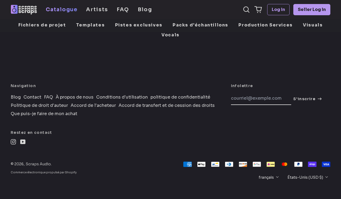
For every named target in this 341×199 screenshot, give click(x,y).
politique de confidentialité (180, 97)
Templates (90, 25)
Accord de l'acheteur (93, 105)
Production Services (265, 25)
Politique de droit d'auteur (39, 105)
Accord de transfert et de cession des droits (167, 105)
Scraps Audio (38, 164)
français (267, 177)
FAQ (123, 9)
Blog (145, 9)
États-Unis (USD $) (305, 177)
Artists (97, 9)
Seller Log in (312, 9)
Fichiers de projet (42, 25)
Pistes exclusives (139, 25)
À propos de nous (75, 97)
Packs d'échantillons (200, 25)
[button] (246, 9)
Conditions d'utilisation (122, 97)
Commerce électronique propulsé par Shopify (44, 172)
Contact (32, 97)
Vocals (170, 35)
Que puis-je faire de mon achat (44, 113)
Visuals (313, 25)
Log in (278, 9)
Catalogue (62, 9)
